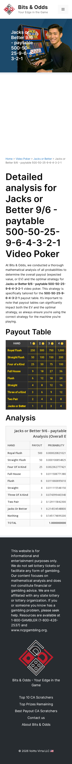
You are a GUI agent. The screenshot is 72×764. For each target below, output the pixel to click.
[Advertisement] (36, 117)
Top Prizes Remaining (36, 704)
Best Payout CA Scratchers (36, 711)
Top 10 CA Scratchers (36, 697)
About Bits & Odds (36, 724)
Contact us (36, 718)
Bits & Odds (33, 7)
